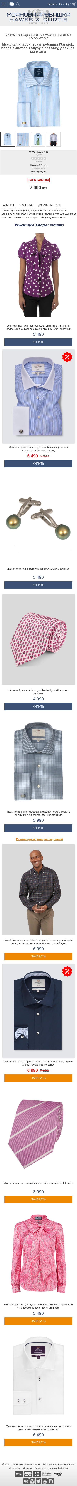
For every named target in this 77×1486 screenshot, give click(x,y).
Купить (38, 342)
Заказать (38, 956)
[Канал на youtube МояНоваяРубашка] (45, 1481)
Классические (38, 38)
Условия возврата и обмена (59, 1463)
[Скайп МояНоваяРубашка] (51, 1481)
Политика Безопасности (26, 1463)
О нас (5, 1463)
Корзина (52, 4)
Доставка (14, 1467)
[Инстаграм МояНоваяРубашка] (32, 1481)
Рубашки (37, 35)
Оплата (27, 1467)
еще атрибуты (38, 172)
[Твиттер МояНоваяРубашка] (39, 1481)
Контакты (40, 1467)
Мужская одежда (17, 35)
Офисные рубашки (57, 35)
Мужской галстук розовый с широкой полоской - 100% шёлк (38, 1183)
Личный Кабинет (58, 1467)
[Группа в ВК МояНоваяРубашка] (26, 1481)
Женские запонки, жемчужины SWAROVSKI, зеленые (38, 568)
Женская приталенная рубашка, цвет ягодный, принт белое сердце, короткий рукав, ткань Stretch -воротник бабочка (38, 329)
